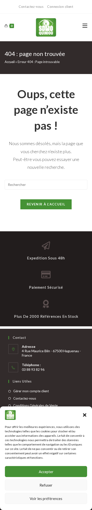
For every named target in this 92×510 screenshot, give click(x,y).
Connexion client (60, 7)
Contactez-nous (31, 7)
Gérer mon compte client (31, 391)
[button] (84, 415)
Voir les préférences (46, 498)
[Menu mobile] (84, 26)
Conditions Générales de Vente (35, 405)
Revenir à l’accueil (46, 204)
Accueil (10, 62)
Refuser (46, 485)
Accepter (46, 471)
